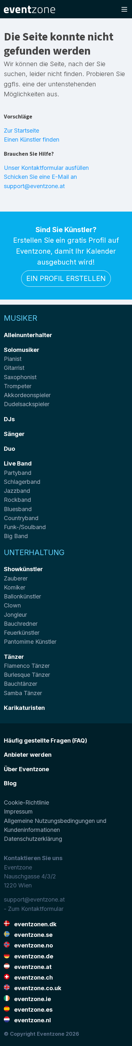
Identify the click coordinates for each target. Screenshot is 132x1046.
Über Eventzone (26, 769)
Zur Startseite (21, 130)
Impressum (18, 811)
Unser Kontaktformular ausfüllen (46, 167)
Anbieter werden (28, 754)
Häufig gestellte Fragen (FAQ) (45, 740)
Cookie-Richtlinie (26, 802)
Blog (10, 783)
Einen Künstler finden (31, 139)
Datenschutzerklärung (33, 838)
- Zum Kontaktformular (33, 908)
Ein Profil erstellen (66, 278)
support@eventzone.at (34, 899)
